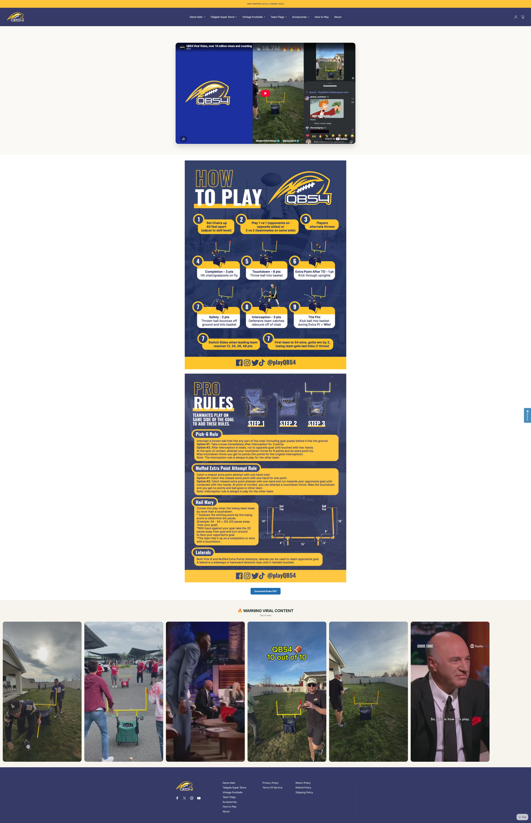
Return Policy (303, 782)
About (226, 811)
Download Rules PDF (265, 591)
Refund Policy (303, 787)
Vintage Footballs (232, 792)
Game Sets (229, 782)
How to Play (229, 806)
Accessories (230, 801)
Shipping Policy (304, 792)
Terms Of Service (272, 787)
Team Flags (229, 797)
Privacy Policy (270, 782)
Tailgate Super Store (234, 787)
